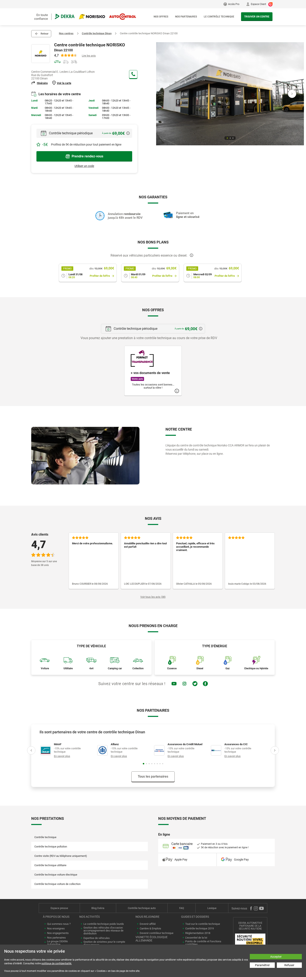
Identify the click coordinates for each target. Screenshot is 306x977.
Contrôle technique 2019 (199, 928)
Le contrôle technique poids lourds (103, 924)
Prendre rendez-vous (87, 156)
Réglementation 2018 (197, 933)
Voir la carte (64, 83)
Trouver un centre (256, 16)
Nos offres (161, 16)
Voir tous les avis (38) (153, 596)
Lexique (211, 908)
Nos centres (66, 33)
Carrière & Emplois (150, 928)
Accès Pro (233, 4)
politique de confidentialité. (56, 963)
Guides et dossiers (195, 916)
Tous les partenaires (153, 776)
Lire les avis (89, 55)
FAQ (181, 908)
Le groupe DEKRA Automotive (57, 943)
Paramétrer (262, 965)
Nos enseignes (56, 928)
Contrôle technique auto (142, 908)
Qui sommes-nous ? (59, 924)
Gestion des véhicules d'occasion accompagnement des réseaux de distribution (103, 930)
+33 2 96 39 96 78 (133, 74)
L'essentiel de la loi (196, 937)
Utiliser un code (84, 166)
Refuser (289, 965)
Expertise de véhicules (96, 938)
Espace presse (59, 908)
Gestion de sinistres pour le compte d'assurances (104, 943)
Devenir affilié (148, 924)
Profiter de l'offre (100, 275)
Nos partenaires (186, 16)
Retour (45, 33)
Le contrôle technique (219, 16)
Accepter (276, 956)
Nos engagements (58, 933)
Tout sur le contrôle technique (202, 924)
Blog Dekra (97, 908)
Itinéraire (42, 83)
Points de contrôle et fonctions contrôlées (203, 943)
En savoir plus (62, 756)
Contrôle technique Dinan (97, 33)
